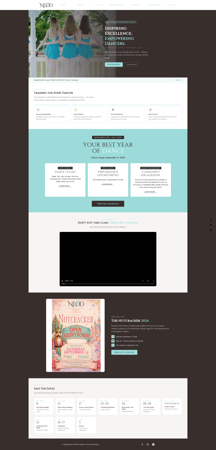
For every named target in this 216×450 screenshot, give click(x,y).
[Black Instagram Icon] (210, 225)
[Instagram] (148, 444)
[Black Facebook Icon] (210, 219)
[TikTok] (210, 230)
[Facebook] (142, 444)
